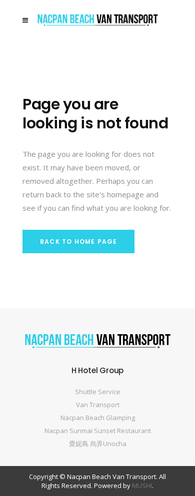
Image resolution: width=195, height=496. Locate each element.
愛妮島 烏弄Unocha (97, 443)
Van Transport (98, 404)
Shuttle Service (97, 391)
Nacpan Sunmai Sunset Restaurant (97, 430)
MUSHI (142, 485)
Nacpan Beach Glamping (97, 417)
